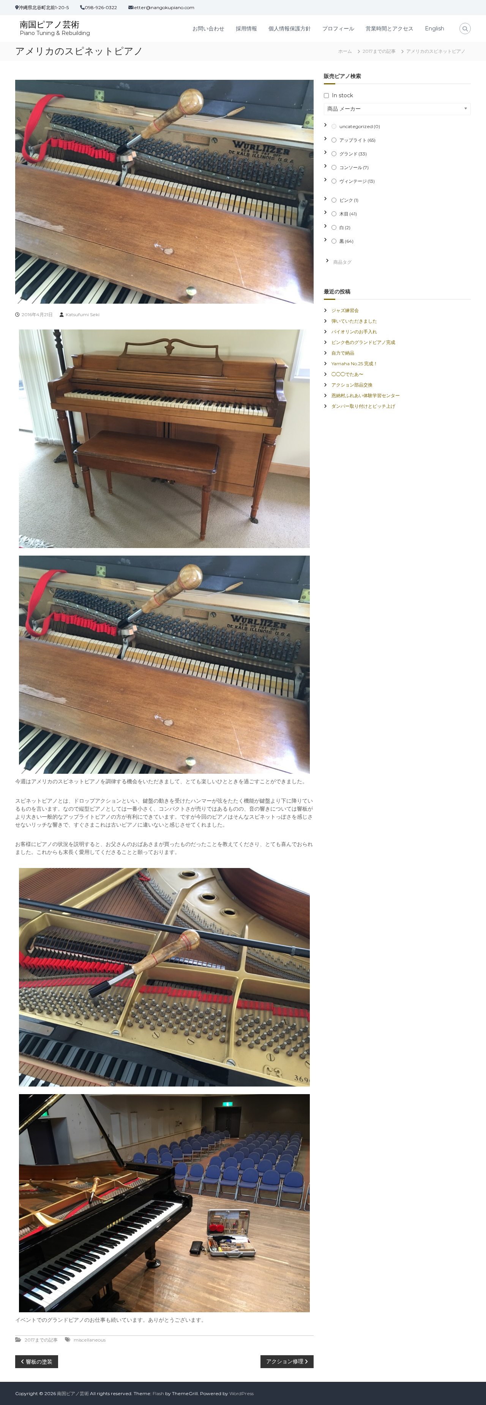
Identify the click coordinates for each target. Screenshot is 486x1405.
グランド (353, 154)
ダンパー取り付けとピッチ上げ (363, 406)
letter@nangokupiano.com (163, 7)
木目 (348, 214)
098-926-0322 (101, 7)
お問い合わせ (208, 28)
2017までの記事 (379, 51)
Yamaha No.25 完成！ (354, 363)
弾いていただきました (354, 321)
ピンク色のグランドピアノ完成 (363, 342)
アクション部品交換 (351, 385)
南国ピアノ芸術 (49, 24)
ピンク (348, 200)
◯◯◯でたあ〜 (347, 374)
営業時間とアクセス (389, 28)
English (434, 28)
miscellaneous (90, 1340)
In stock (342, 95)
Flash (158, 1393)
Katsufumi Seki (82, 314)
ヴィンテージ (357, 181)
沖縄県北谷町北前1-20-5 (44, 7)
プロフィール (338, 28)
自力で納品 (342, 353)
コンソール (354, 167)
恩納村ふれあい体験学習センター (365, 395)
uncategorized (359, 126)
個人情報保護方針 (289, 28)
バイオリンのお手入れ (354, 331)
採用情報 (246, 28)
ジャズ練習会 (345, 310)
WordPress (241, 1393)
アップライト (357, 140)
